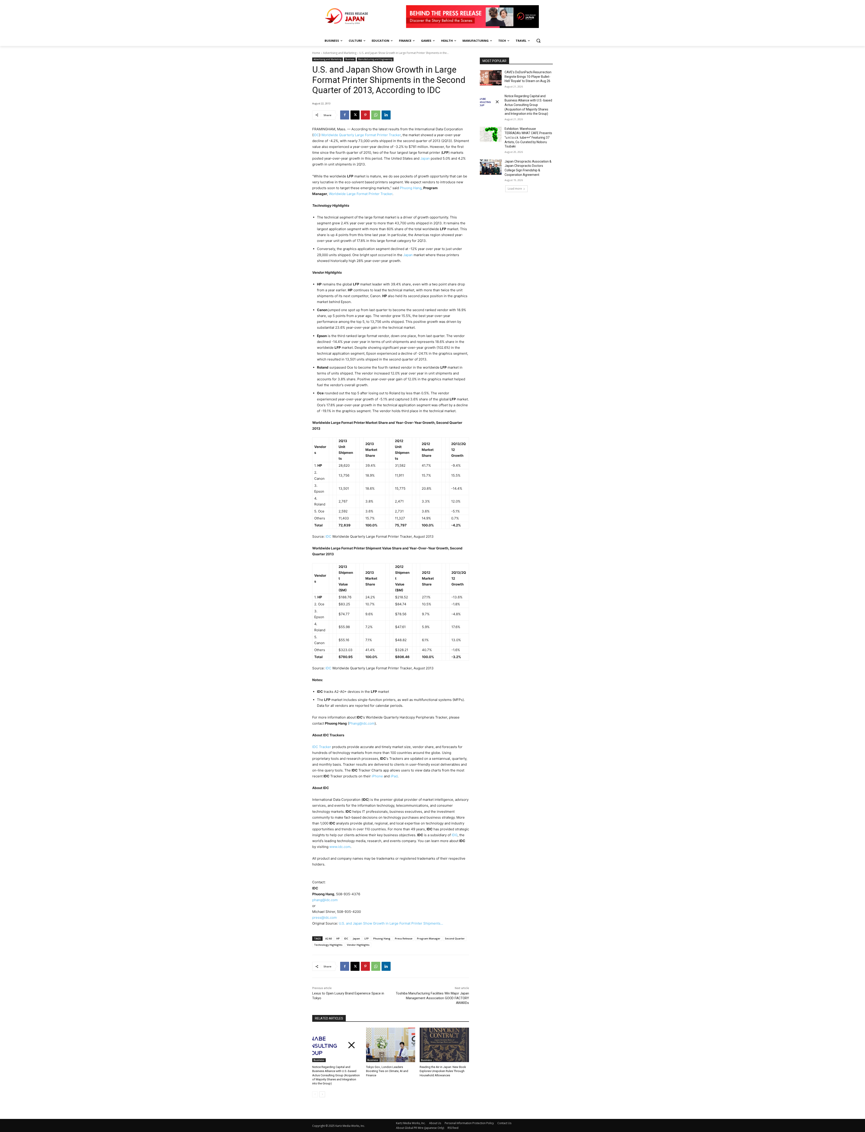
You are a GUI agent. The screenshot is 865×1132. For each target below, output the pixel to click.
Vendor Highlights (358, 944)
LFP (366, 938)
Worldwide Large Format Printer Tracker (360, 194)
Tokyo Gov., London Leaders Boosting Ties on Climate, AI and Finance (387, 1071)
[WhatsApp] (375, 114)
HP (338, 938)
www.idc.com (340, 847)
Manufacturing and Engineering (375, 59)
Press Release (403, 938)
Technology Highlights (328, 944)
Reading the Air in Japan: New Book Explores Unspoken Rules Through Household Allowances (443, 1071)
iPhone (377, 776)
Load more (515, 189)
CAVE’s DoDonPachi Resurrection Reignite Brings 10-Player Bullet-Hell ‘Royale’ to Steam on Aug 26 (528, 76)
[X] (355, 114)
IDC (316, 135)
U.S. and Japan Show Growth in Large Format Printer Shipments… (391, 923)
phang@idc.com (325, 900)
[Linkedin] (386, 114)
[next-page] (322, 1094)
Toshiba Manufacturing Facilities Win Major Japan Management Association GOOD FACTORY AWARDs (432, 998)
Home (316, 53)
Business (349, 59)
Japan (425, 158)
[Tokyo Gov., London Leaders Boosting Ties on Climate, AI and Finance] (390, 1045)
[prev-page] (315, 1094)
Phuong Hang (410, 188)
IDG (455, 835)
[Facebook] (344, 114)
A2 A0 (328, 938)
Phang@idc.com (362, 723)
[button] (538, 40)
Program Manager (428, 938)
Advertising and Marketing (339, 53)
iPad (394, 776)
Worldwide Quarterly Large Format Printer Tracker (361, 135)
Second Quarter (455, 938)
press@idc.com (324, 917)
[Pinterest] (365, 114)
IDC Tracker (321, 747)
